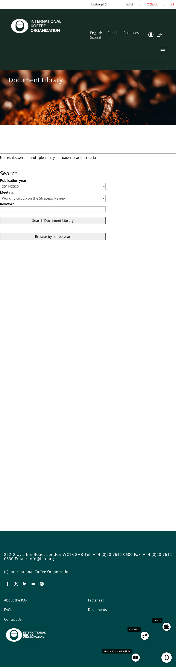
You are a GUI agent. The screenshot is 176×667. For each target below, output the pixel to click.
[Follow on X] (16, 583)
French (113, 32)
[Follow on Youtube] (33, 583)
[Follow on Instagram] (41, 583)
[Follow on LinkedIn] (24, 583)
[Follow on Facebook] (7, 583)
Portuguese (132, 32)
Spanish (96, 37)
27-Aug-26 (90, 4)
